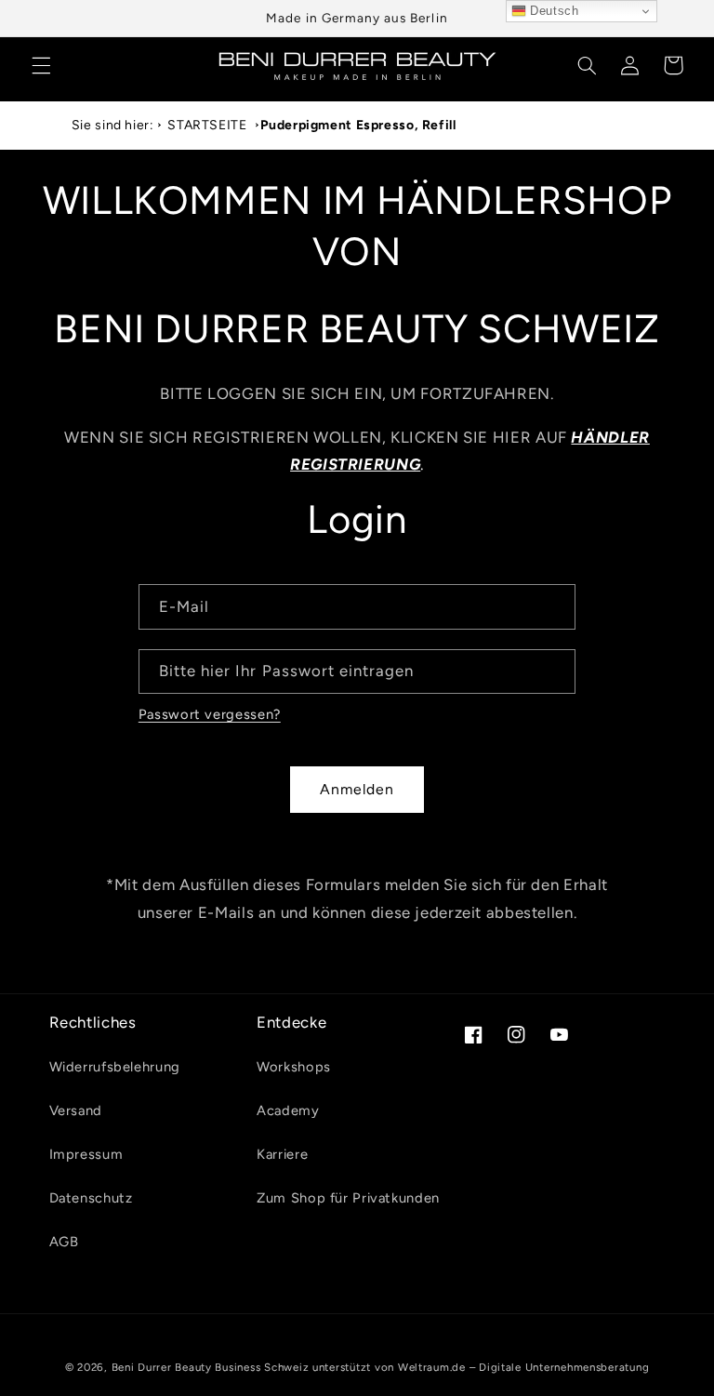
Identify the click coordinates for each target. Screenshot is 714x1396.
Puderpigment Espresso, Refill (358, 125)
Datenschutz (91, 1198)
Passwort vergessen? (210, 714)
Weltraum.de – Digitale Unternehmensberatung (524, 1367)
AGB (64, 1241)
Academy (288, 1110)
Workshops (294, 1066)
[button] (41, 65)
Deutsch (552, 11)
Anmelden (357, 789)
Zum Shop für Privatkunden (348, 1198)
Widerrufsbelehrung (114, 1066)
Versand (75, 1110)
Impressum (86, 1154)
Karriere (282, 1154)
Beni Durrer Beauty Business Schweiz (211, 1367)
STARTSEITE (206, 125)
